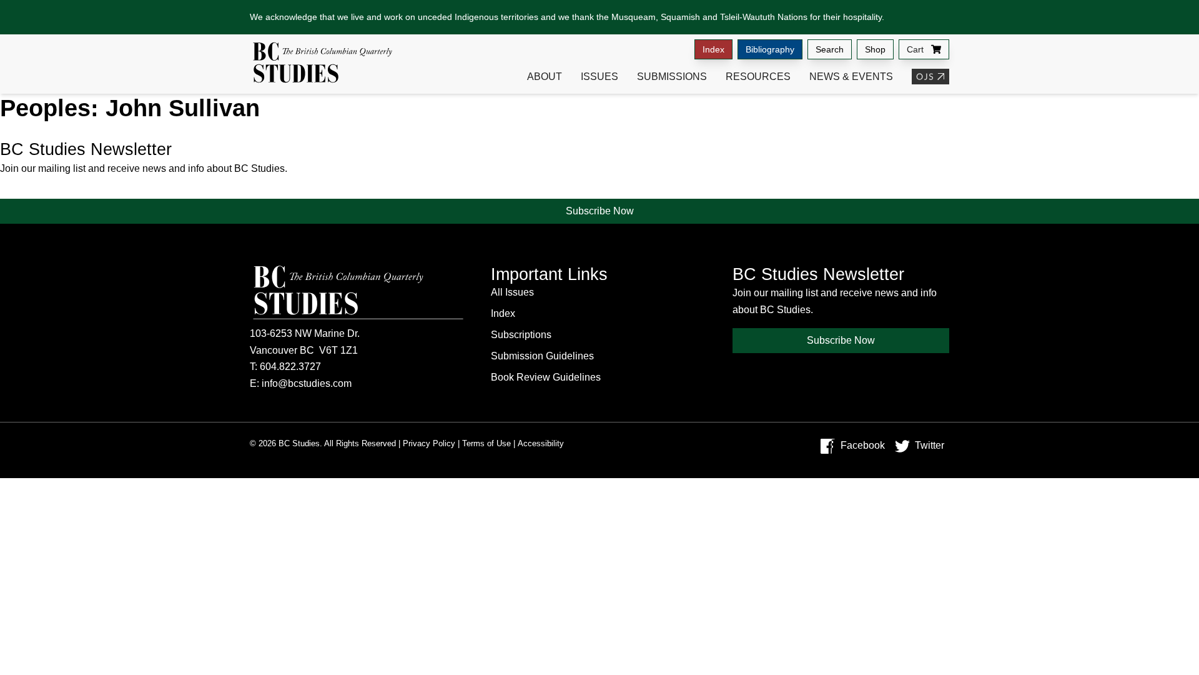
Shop (875, 49)
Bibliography (770, 49)
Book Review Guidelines (546, 377)
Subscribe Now (600, 211)
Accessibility (541, 443)
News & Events (851, 76)
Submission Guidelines (542, 356)
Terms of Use (486, 443)
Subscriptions (521, 334)
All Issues (512, 292)
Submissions (672, 76)
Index (713, 49)
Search (830, 49)
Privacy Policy (429, 443)
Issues (599, 76)
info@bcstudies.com (307, 383)
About (544, 76)
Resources (758, 76)
